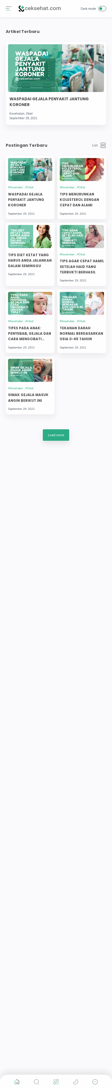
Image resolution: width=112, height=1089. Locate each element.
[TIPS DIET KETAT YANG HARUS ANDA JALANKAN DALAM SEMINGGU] (30, 236)
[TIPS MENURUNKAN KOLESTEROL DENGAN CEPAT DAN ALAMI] (82, 169)
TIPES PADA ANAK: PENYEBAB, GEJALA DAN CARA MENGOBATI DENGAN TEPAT (29, 334)
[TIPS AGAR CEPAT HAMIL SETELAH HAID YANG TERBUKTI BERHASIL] (82, 236)
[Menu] (8, 8)
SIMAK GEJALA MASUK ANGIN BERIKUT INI (28, 398)
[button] (17, 1082)
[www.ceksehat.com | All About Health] (39, 8)
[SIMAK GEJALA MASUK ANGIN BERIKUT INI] (30, 370)
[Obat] (29, 187)
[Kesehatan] (16, 187)
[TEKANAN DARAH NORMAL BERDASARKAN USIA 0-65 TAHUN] (82, 303)
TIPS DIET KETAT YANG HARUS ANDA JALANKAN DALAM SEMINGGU (30, 261)
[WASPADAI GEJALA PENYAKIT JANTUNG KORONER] (30, 169)
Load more (56, 435)
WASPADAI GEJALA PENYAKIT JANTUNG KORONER (49, 101)
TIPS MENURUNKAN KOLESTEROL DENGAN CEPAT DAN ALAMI (79, 200)
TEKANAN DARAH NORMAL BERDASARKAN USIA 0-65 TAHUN (81, 334)
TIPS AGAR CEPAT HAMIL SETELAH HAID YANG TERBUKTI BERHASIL (82, 267)
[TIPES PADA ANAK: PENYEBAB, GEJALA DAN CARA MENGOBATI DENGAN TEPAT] (30, 303)
